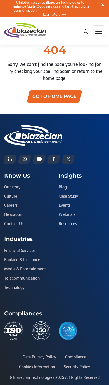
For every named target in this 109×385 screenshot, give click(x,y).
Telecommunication (22, 278)
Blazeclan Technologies (33, 377)
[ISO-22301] (13, 330)
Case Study (68, 196)
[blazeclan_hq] (68, 159)
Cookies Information (37, 367)
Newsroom (13, 215)
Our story (12, 187)
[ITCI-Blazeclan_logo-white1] (33, 128)
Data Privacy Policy (39, 357)
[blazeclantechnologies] (24, 159)
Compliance (75, 357)
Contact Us (13, 224)
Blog (63, 187)
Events (64, 205)
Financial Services (19, 251)
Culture (10, 196)
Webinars (67, 215)
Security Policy (77, 367)
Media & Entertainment (25, 269)
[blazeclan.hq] (54, 159)
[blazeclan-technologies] (10, 159)
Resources (68, 224)
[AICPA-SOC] (68, 331)
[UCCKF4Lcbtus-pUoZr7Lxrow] (39, 159)
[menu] (99, 31)
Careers (11, 205)
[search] (85, 31)
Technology (14, 287)
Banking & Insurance (22, 260)
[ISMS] (41, 330)
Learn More (51, 14)
